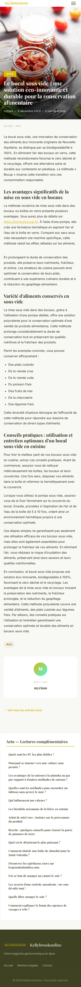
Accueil (8, 125)
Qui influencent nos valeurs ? (27, 800)
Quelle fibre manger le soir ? (27, 897)
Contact (47, 965)
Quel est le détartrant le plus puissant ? (34, 842)
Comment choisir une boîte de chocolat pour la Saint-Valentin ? (39, 853)
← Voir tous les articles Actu (23, 710)
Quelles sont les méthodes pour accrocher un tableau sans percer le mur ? (38, 790)
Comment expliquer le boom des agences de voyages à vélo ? (37, 907)
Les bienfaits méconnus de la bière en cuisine (38, 809)
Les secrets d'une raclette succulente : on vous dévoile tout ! (38, 886)
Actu (10, 73)
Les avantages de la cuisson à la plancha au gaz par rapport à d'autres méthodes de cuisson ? (39, 777)
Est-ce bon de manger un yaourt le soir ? (35, 876)
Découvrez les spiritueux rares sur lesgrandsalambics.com (31, 865)
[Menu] (73, 3)
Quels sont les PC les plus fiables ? (31, 754)
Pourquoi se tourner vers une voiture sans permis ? (36, 765)
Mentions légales (27, 965)
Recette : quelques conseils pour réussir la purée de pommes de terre (40, 832)
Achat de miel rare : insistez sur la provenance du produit (39, 819)
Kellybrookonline (45, 944)
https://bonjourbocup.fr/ (21, 222)
